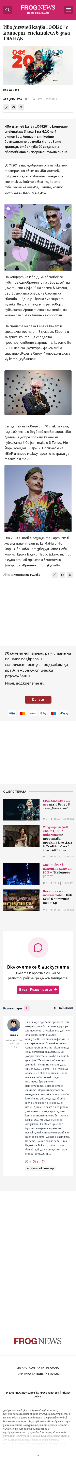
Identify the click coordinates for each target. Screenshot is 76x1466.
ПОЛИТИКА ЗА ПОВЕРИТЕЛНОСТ (38, 1374)
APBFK (14, 1036)
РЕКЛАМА (52, 1367)
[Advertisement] (38, 1256)
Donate (38, 699)
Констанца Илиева (26, 575)
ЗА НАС (22, 1367)
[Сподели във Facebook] (13, 107)
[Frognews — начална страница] (38, 1341)
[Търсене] (7, 10)
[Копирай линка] (6, 107)
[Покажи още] (38, 1455)
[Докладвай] (43, 1161)
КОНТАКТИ (36, 1367)
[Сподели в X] (21, 107)
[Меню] (68, 10)
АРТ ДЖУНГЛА (12, 99)
